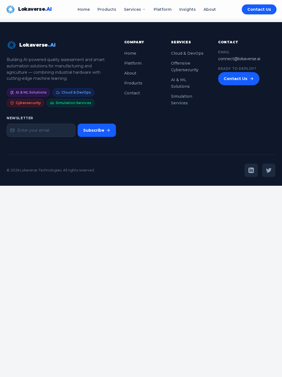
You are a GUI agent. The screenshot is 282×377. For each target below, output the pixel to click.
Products (106, 9)
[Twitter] (268, 170)
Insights (187, 9)
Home (84, 9)
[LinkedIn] (251, 170)
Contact (132, 93)
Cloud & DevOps (187, 53)
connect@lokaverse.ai (239, 58)
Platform (163, 9)
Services (132, 9)
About (210, 9)
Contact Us (259, 9)
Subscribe (93, 130)
